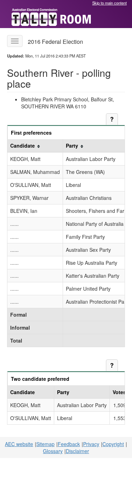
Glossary (53, 450)
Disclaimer (77, 450)
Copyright (113, 443)
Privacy (91, 443)
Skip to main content (109, 3)
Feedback (69, 443)
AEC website (19, 443)
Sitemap (45, 443)
